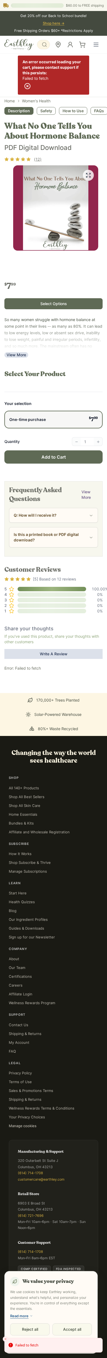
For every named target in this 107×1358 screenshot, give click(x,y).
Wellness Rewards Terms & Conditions (41, 1108)
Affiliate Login (20, 994)
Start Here (18, 893)
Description (19, 110)
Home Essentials (23, 814)
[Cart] (82, 45)
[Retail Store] (58, 45)
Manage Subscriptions (28, 871)
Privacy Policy (20, 1073)
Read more (19, 1316)
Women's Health (36, 100)
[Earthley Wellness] (19, 44)
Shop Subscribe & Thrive (30, 862)
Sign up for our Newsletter (32, 937)
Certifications (20, 976)
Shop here (53, 23)
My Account (19, 1042)
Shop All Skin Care (24, 805)
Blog (12, 910)
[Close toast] (5, 1339)
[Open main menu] (96, 44)
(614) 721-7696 (31, 1216)
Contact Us (18, 1025)
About (14, 959)
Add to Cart (53, 457)
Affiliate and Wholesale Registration (39, 832)
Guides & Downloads (26, 928)
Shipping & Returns (25, 1033)
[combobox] (43, 44)
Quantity (12, 441)
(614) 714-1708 (30, 1173)
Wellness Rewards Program (32, 1003)
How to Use (73, 110)
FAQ (12, 1051)
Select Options (53, 303)
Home (9, 100)
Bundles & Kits (21, 823)
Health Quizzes (22, 902)
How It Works (20, 854)
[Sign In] (70, 45)
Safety (46, 110)
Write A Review (53, 653)
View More (16, 354)
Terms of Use (20, 1082)
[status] (53, 1345)
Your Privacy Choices (27, 1117)
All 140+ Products (24, 788)
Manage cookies (22, 1126)
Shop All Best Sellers (26, 797)
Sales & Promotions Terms (31, 1090)
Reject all (30, 1329)
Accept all (72, 1329)
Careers (15, 985)
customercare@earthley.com (41, 1179)
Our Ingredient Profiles (28, 919)
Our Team (17, 967)
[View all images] (88, 175)
